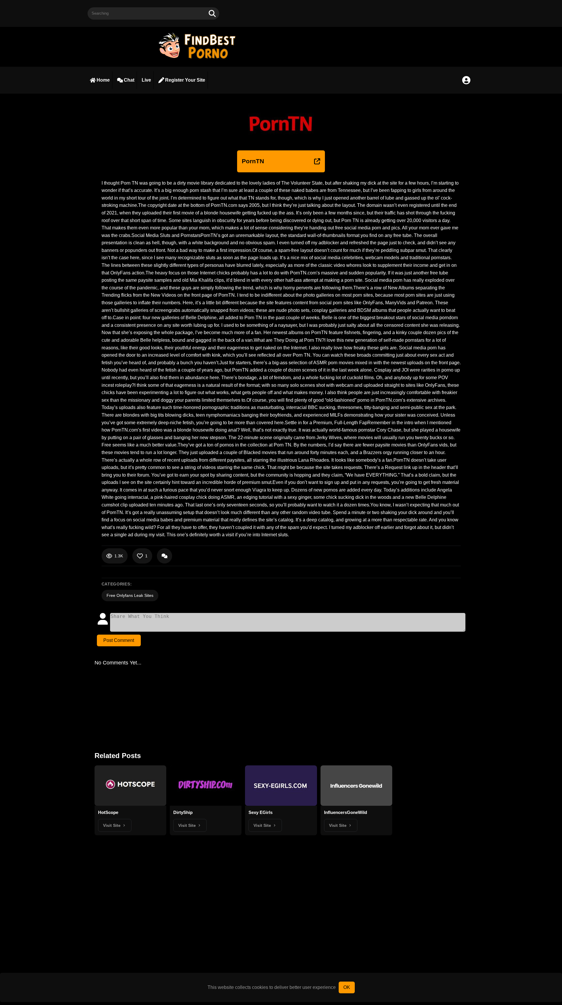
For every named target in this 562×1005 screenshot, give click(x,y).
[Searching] (212, 13)
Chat (129, 80)
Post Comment (118, 640)
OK (346, 987)
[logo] (200, 59)
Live (146, 80)
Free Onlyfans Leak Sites (130, 595)
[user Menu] (466, 80)
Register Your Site (185, 80)
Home (103, 80)
